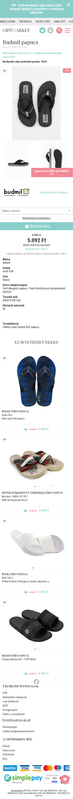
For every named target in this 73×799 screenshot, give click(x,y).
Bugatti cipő (35, 21)
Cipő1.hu (39, 795)
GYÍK (5, 693)
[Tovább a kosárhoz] (42, 30)
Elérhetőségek (10, 727)
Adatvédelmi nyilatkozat (15, 697)
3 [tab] (37, 568)
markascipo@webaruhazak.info (19, 731)
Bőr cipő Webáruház (47, 793)
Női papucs (18, 21)
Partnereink (8, 754)
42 (4, 309)
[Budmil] (17, 192)
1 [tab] (35, 486)
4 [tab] (40, 568)
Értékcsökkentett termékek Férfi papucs (32, 492)
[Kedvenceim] (65, 779)
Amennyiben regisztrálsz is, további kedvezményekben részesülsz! (32, 55)
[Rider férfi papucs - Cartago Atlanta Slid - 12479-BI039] (36, 625)
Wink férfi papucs (14, 574)
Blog (5, 758)
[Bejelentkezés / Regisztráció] (50, 30)
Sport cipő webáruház (27, 793)
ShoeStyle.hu (63, 793)
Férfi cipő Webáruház (48, 790)
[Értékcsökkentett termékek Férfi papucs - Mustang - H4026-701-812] (36, 463)
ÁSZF (5, 705)
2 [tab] (37, 486)
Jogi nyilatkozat (11, 701)
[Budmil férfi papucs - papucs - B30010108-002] (18, 158)
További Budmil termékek (53, 192)
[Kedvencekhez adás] (4, 71)
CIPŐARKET (16, 30)
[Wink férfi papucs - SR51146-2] (36, 544)
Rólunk (6, 746)
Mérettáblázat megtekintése (36, 218)
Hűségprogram (10, 709)
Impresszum (9, 750)
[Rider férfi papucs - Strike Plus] (36, 381)
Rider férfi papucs (15, 411)
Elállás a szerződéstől (14, 714)
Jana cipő (51, 21)
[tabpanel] (36, 463)
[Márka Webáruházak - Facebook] (36, 682)
